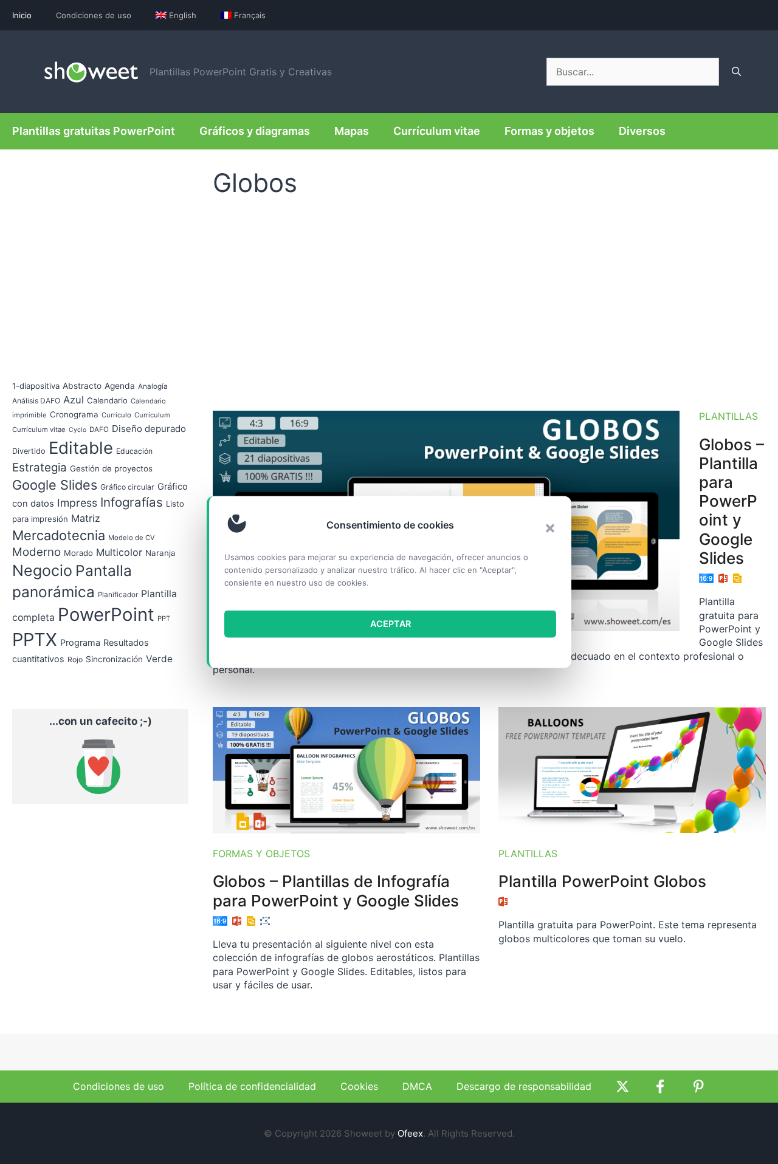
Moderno (36, 552)
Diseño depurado (149, 428)
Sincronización (114, 659)
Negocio (42, 570)
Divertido (29, 451)
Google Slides (54, 485)
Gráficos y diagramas (254, 131)
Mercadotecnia (58, 535)
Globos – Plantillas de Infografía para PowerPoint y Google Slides (336, 890)
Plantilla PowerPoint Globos (602, 881)
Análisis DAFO (36, 400)
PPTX (34, 639)
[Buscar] (736, 72)
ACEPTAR (390, 623)
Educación (134, 451)
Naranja (160, 553)
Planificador (118, 595)
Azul (73, 400)
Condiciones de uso (93, 15)
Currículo (116, 415)
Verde (159, 659)
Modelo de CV (131, 537)
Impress (77, 502)
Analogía (153, 386)
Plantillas (728, 416)
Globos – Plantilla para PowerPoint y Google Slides (731, 501)
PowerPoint (106, 614)
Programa (80, 642)
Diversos (642, 131)
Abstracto (82, 386)
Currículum (152, 415)
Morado (78, 553)
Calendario (107, 400)
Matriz (85, 518)
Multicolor (119, 552)
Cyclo (77, 430)
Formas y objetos (549, 131)
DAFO (99, 429)
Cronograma (74, 414)
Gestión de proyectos (111, 468)
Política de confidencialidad (252, 1086)
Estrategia (39, 467)
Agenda (120, 386)
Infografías (131, 502)
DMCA (417, 1086)
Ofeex (410, 1133)
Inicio (22, 15)
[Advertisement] (489, 298)
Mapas (351, 131)
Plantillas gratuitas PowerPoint (93, 131)
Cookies (359, 1086)
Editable (81, 447)
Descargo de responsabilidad (523, 1086)
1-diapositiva (36, 386)
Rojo (75, 659)
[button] (550, 528)
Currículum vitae (436, 131)
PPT (163, 618)
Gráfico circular (127, 486)
